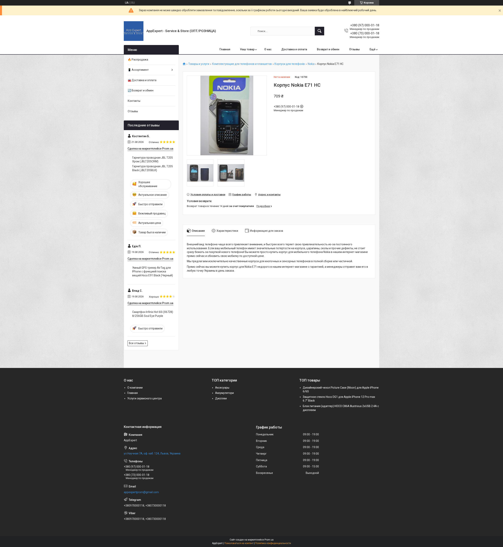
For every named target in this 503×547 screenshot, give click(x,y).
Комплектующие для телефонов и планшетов (242, 64)
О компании (135, 387)
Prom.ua (269, 539)
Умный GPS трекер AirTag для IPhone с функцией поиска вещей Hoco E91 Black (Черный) (152, 271)
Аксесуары (222, 387)
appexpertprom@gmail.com (141, 492)
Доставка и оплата (294, 49)
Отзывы (354, 49)
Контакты (134, 100)
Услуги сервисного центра (144, 398)
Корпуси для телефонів (289, 64)
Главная (224, 49)
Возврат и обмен (328, 49)
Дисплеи (221, 398)
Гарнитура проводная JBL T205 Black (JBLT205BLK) (152, 168)
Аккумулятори (224, 392)
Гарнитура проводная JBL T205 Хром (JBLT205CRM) (152, 159)
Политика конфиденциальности (273, 543)
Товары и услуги (198, 64)
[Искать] (319, 31)
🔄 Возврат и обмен (140, 90)
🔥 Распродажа (138, 59)
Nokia (311, 64)
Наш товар (247, 49)
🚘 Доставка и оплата (142, 80)
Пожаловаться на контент (238, 543)
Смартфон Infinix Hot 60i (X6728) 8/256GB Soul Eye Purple (152, 313)
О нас (268, 49)
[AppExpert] (133, 31)
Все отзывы (136, 343)
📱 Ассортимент (138, 69)
